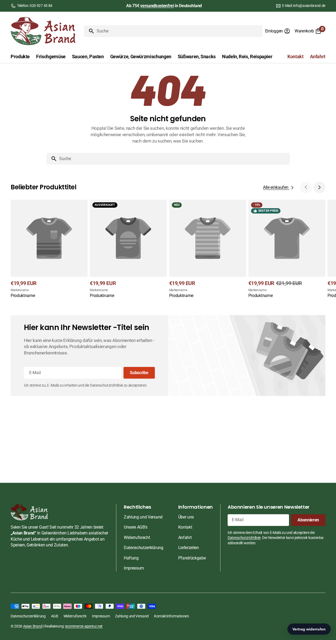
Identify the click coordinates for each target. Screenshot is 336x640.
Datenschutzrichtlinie (244, 538)
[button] (277, 31)
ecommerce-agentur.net (84, 626)
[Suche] (89, 31)
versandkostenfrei (157, 5)
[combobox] (178, 31)
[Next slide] (319, 187)
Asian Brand (32, 626)
